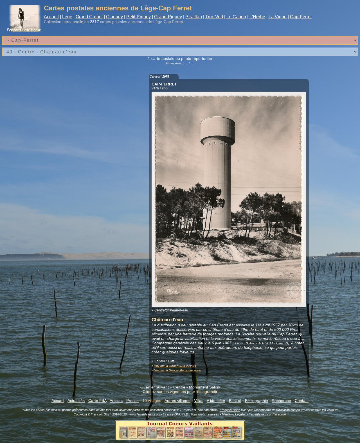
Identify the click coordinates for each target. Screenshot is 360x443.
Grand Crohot (89, 16)
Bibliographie (256, 400)
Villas (198, 400)
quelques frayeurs (178, 352)
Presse (132, 400)
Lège (67, 16)
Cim (171, 361)
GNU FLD (181, 414)
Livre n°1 (282, 343)
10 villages (151, 400)
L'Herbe (257, 16)
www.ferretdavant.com (144, 414)
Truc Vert (214, 16)
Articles (116, 400)
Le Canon (236, 16)
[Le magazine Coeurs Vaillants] (180, 438)
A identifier (216, 400)
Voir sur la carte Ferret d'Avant (175, 365)
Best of (235, 400)
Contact (302, 400)
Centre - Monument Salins (196, 387)
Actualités (76, 400)
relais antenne (196, 347)
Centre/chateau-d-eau (171, 310)
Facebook (279, 414)
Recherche (281, 400)
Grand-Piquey (168, 16)
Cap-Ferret (301, 16)
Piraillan (193, 16)
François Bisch (230, 410)
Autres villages (177, 400)
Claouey (114, 16)
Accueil (51, 16)
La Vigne (278, 16)
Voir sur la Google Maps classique (177, 370)
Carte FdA (97, 400)
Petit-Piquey (138, 16)
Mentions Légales (234, 414)
